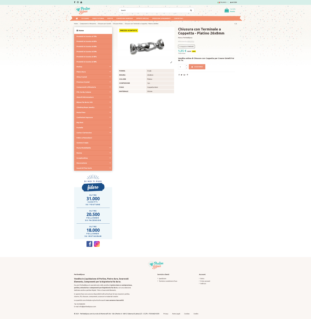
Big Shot (80, 122)
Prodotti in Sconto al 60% (87, 46)
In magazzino (183, 46)
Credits (196, 314)
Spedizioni (162, 278)
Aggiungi (198, 67)
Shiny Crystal (82, 77)
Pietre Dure (81, 72)
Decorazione (82, 163)
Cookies (187, 314)
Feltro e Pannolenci (84, 138)
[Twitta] (181, 75)
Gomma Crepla (82, 143)
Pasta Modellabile (84, 148)
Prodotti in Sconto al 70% (87, 36)
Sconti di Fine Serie (84, 168)
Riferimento (182, 41)
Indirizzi (203, 283)
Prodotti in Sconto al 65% (87, 41)
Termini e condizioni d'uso (168, 281)
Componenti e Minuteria (86, 87)
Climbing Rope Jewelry (85, 107)
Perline (79, 67)
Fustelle (80, 127)
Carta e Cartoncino (84, 132)
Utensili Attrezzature (85, 97)
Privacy (165, 314)
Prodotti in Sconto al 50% (87, 51)
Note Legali (176, 314)
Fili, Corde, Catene (84, 92)
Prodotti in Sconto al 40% (87, 62)
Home (81, 30)
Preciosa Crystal (83, 82)
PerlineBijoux (187, 37)
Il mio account (205, 281)
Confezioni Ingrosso (85, 117)
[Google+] (185, 75)
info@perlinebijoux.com (87, 306)
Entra (202, 278)
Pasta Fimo (81, 112)
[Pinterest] (187, 75)
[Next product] (236, 23)
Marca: (180, 37)
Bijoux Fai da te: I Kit (85, 102)
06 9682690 (81, 304)
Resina (79, 153)
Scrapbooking (82, 158)
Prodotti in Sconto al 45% (87, 56)
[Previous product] (235, 23)
